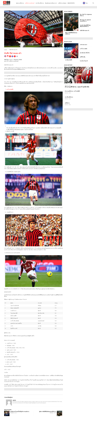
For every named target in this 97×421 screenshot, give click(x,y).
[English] (5, 56)
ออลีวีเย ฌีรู (82, 56)
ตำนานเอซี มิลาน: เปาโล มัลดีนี (72, 91)
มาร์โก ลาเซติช (83, 48)
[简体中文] (15, 56)
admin (10, 59)
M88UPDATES (71, 3)
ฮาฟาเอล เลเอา (83, 44)
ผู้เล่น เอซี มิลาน (20, 3)
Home (5, 49)
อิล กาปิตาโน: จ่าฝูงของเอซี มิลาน (86, 15)
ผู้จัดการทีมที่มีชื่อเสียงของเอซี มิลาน (47, 411)
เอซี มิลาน (67, 103)
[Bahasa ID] (8, 56)
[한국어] (17, 56)
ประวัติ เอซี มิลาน (40, 3)
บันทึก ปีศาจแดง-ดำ (85, 30)
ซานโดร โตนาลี (84, 60)
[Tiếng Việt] (10, 56)
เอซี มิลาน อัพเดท (62, 3)
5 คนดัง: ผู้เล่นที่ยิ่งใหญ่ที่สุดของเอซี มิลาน (85, 25)
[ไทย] (12, 56)
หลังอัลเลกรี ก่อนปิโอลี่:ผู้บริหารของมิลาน (19, 411)
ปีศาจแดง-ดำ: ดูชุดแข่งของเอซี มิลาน (85, 20)
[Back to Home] (6, 3)
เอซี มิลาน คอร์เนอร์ (29, 3)
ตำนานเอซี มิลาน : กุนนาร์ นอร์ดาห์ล (77, 87)
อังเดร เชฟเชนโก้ (15, 308)
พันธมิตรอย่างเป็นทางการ (51, 3)
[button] (86, 3)
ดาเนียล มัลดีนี (68, 60)
